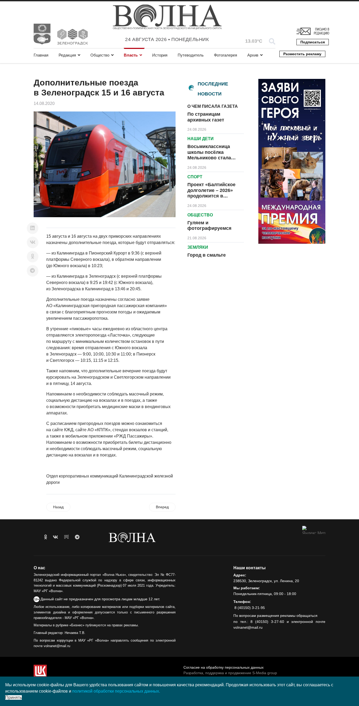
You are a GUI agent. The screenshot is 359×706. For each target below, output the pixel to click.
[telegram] (77, 537)
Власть (131, 55)
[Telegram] (32, 271)
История (159, 55)
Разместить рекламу (302, 54)
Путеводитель (191, 55)
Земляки (197, 247)
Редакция (67, 55)
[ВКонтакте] (32, 242)
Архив (252, 55)
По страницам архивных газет (205, 117)
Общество (99, 55)
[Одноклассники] (32, 256)
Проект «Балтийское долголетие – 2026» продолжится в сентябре (211, 193)
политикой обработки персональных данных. (116, 691)
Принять (13, 697)
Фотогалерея (225, 55)
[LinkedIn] (32, 228)
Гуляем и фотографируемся (209, 225)
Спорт (194, 177)
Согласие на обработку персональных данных (223, 667)
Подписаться (312, 42)
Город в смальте (206, 255)
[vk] (55, 537)
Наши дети (200, 138)
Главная (41, 55)
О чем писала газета (212, 106)
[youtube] (66, 537)
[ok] (45, 537)
